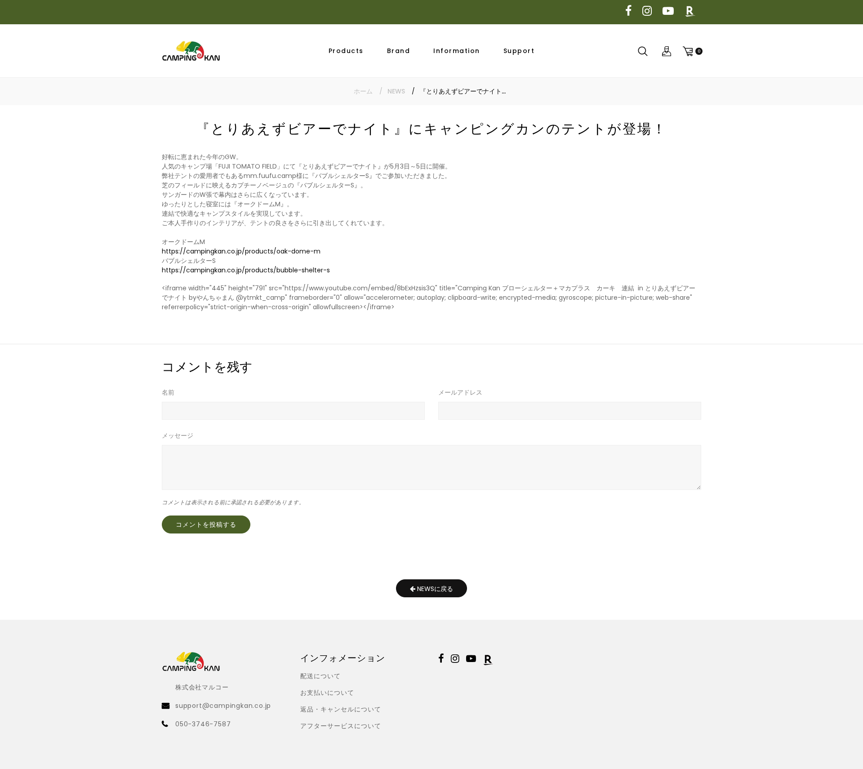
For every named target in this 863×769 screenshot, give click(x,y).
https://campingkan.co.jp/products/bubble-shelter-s (246, 270)
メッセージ (177, 435)
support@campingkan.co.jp (223, 705)
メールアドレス (460, 392)
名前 (168, 392)
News (396, 91)
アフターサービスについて (340, 725)
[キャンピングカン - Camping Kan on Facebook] (628, 11)
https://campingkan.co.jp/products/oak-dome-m (241, 251)
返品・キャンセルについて (340, 709)
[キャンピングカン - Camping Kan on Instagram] (647, 11)
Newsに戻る (434, 588)
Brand (398, 50)
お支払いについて (327, 692)
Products (346, 50)
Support (519, 50)
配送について (320, 675)
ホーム (363, 91)
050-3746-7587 (203, 724)
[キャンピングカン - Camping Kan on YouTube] (668, 11)
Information (456, 50)
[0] (691, 51)
